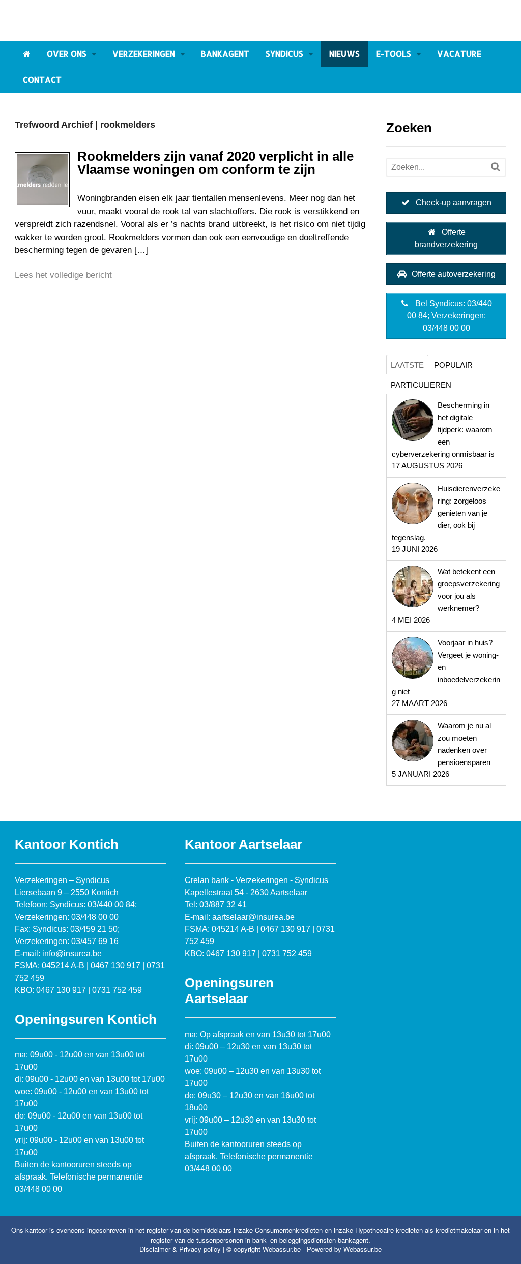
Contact (42, 79)
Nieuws (344, 53)
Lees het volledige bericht (63, 275)
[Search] (495, 167)
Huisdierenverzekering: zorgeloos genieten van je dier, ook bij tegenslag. (446, 513)
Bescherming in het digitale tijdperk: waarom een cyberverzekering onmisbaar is (443, 429)
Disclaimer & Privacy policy (180, 1249)
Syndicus (284, 53)
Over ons (66, 53)
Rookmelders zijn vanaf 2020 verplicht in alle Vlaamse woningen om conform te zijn (215, 163)
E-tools (393, 53)
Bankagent (225, 53)
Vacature (459, 53)
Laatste (407, 365)
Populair (453, 365)
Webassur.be (362, 1249)
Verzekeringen (143, 53)
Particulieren (421, 384)
